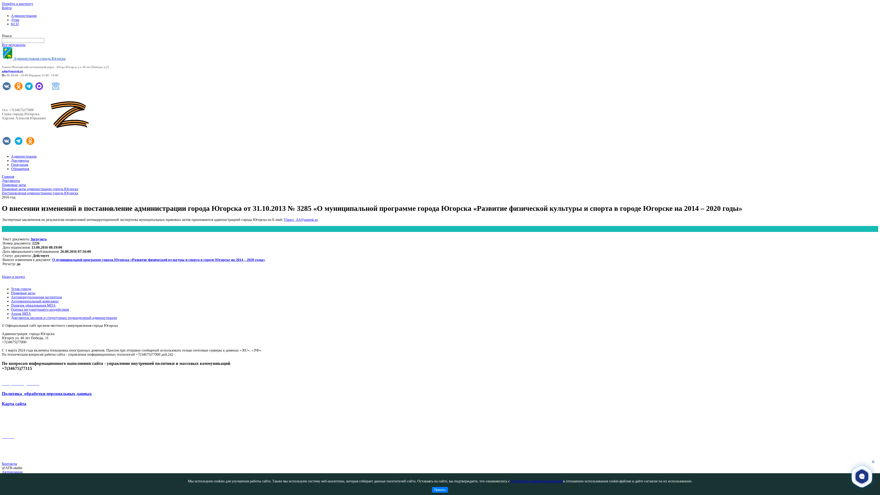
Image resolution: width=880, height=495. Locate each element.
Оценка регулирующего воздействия (40, 309)
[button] (862, 476)
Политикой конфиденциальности (537, 481)
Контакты (9, 464)
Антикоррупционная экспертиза (36, 297)
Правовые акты (23, 293)
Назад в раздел (13, 277)
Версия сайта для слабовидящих (27, 32)
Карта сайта (14, 403)
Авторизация (12, 472)
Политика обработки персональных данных (47, 393)
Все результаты (13, 45)
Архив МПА (21, 314)
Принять (440, 490)
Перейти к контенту (17, 4)
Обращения (20, 169)
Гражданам (19, 165)
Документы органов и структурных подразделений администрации (64, 318)
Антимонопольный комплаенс (35, 301)
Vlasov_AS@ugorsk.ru (301, 220)
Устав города (21, 289)
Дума (15, 20)
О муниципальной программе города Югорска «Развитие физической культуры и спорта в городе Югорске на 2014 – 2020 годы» (158, 260)
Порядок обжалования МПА (33, 305)
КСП (15, 24)
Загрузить (38, 239)
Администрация (23, 16)
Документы (20, 160)
